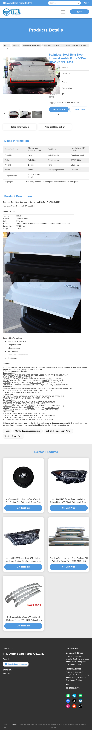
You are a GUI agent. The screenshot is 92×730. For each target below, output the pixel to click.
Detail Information (20, 127)
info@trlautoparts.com (17, 664)
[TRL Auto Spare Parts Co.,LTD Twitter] (74, 700)
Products (16, 45)
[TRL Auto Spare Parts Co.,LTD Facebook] (68, 700)
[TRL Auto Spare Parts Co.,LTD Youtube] (74, 706)
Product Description (55, 127)
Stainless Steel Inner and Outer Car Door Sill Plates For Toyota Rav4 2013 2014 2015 (69, 559)
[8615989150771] (68, 695)
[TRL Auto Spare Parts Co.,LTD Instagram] (80, 700)
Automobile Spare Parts (32, 45)
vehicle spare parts (13, 436)
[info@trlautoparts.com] (74, 695)
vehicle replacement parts (58, 431)
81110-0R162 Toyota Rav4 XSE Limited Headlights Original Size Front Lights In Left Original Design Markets (23, 560)
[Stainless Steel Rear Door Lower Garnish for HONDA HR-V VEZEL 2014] (31, 78)
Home (6, 45)
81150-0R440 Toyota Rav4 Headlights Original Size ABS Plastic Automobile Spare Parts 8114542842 (68, 501)
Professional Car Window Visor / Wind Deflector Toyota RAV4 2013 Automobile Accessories (23, 619)
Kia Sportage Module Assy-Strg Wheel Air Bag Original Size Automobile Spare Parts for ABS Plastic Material (23, 501)
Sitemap (14, 724)
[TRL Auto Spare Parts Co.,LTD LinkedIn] (68, 706)
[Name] (78, 3)
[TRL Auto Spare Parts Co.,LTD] (16, 12)
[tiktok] (80, 706)
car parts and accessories (27, 431)
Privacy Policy (5, 726)
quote (80, 12)
